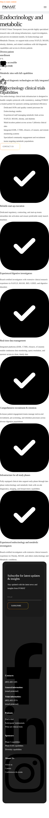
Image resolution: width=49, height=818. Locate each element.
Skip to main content (8, 2)
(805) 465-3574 (11, 700)
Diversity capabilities (13, 749)
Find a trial (9, 719)
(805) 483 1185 (11, 682)
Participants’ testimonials (14, 723)
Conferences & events (13, 772)
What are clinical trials (14, 727)
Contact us (8, 146)
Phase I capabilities (12, 742)
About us (8, 765)
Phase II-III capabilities (14, 746)
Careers (8, 768)
